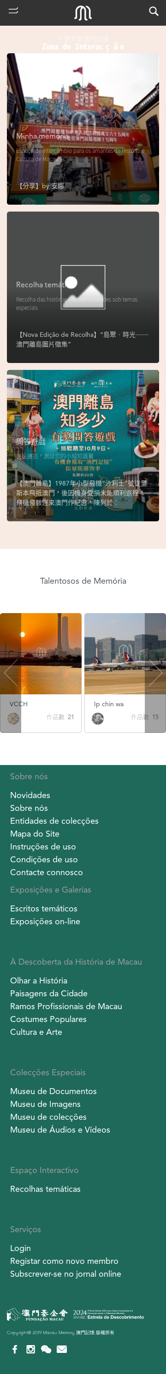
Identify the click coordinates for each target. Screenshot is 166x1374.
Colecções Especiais (48, 1072)
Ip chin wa (109, 704)
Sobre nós (29, 776)
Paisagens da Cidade (49, 993)
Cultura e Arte (36, 1032)
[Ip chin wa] (98, 718)
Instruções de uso (43, 846)
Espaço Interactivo (44, 1170)
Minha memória (42, 136)
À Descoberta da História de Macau (76, 961)
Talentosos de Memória (83, 581)
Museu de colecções (48, 1117)
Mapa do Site (34, 833)
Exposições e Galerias (50, 889)
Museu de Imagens (45, 1104)
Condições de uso (44, 859)
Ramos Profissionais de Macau (66, 1006)
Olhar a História (38, 980)
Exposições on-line (45, 921)
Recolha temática (45, 284)
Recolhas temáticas (45, 1189)
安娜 (57, 186)
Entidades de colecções (54, 821)
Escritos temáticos (43, 908)
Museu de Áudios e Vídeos (60, 1129)
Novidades (30, 795)
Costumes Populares (48, 1019)
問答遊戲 (31, 441)
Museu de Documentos (53, 1091)
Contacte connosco (46, 872)
